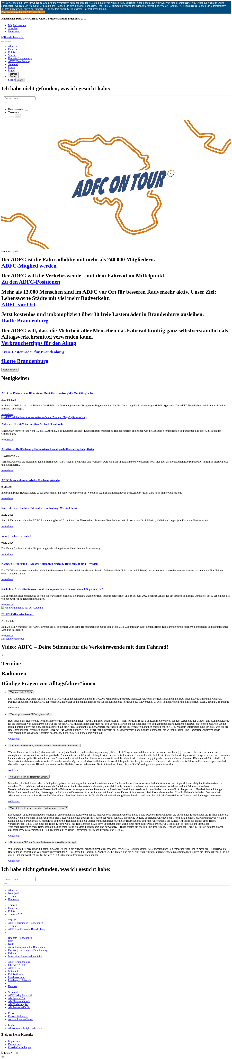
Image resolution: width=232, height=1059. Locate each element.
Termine (12, 896)
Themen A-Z (15, 914)
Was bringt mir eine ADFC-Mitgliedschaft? (30, 714)
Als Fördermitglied (18, 1004)
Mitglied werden (17, 25)
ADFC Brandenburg (19, 61)
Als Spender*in (16, 998)
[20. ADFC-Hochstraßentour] (116, 607)
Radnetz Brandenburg (20, 58)
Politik (11, 52)
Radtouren (13, 899)
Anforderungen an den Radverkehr (27, 947)
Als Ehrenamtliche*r (19, 1001)
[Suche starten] (5, 102)
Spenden (12, 28)
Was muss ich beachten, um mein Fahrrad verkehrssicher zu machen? (44, 745)
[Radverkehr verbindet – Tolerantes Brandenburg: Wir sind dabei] (116, 501)
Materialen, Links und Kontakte (25, 956)
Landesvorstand (16, 977)
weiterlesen (14, 738)
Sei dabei (13, 64)
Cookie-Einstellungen (19, 1047)
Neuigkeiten (14, 893)
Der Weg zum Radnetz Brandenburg (27, 950)
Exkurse (12, 953)
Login (11, 70)
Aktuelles (13, 46)
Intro (10, 940)
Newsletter (14, 31)
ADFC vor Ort (16, 968)
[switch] (26, 110)
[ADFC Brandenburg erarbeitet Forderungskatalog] (116, 473)
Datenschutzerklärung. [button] (95, 8)
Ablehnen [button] (6, 12)
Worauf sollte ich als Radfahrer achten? (29, 777)
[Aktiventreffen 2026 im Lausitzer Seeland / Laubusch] (116, 417)
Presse (11, 67)
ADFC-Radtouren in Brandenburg (26, 929)
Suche (11, 79)
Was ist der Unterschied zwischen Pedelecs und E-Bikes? (38, 808)
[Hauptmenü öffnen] (9, 41)
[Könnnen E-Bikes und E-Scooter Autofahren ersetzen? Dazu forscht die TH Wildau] (116, 557)
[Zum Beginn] (2, 1056)
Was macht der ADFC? (21, 692)
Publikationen (15, 974)
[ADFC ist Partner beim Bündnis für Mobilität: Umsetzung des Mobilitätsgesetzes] (116, 386)
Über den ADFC (17, 965)
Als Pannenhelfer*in (19, 1007)
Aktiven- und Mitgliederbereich (25, 1028)
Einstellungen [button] (19, 12)
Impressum (14, 1041)
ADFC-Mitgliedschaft (20, 995)
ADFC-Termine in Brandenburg (25, 922)
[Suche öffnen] (6, 41)
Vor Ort (12, 55)
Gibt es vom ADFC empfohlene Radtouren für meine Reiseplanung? (43, 842)
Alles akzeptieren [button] (35, 12)
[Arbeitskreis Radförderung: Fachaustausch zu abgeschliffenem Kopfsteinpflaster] (116, 442)
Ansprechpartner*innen (20, 1019)
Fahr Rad (13, 49)
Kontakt (12, 986)
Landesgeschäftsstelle (19, 980)
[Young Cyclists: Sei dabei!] (116, 529)
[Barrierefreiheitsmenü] (2, 41)
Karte (11, 944)
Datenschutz (14, 1044)
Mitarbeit (13, 971)
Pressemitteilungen (18, 1016)
